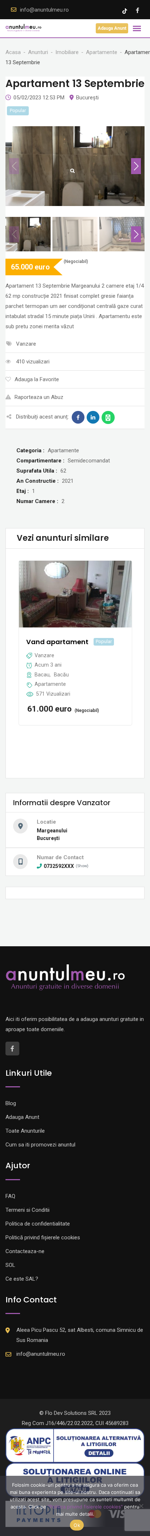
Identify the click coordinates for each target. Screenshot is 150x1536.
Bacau (42, 675)
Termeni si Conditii (27, 1210)
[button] (136, 166)
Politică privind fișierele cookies (42, 1237)
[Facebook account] (137, 10)
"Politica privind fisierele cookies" (85, 1507)
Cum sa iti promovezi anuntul (40, 1144)
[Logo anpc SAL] (75, 1445)
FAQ (10, 1196)
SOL (10, 1265)
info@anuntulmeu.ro (44, 10)
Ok (77, 1525)
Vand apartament (57, 641)
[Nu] (141, 1506)
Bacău (61, 675)
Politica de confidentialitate (37, 1223)
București (87, 97)
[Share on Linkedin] (93, 417)
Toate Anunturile (25, 1131)
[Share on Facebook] (78, 417)
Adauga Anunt (112, 28)
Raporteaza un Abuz (39, 397)
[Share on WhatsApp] (108, 417)
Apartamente (50, 684)
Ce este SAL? (21, 1279)
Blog (10, 1103)
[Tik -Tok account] (125, 10)
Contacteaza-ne (24, 1251)
